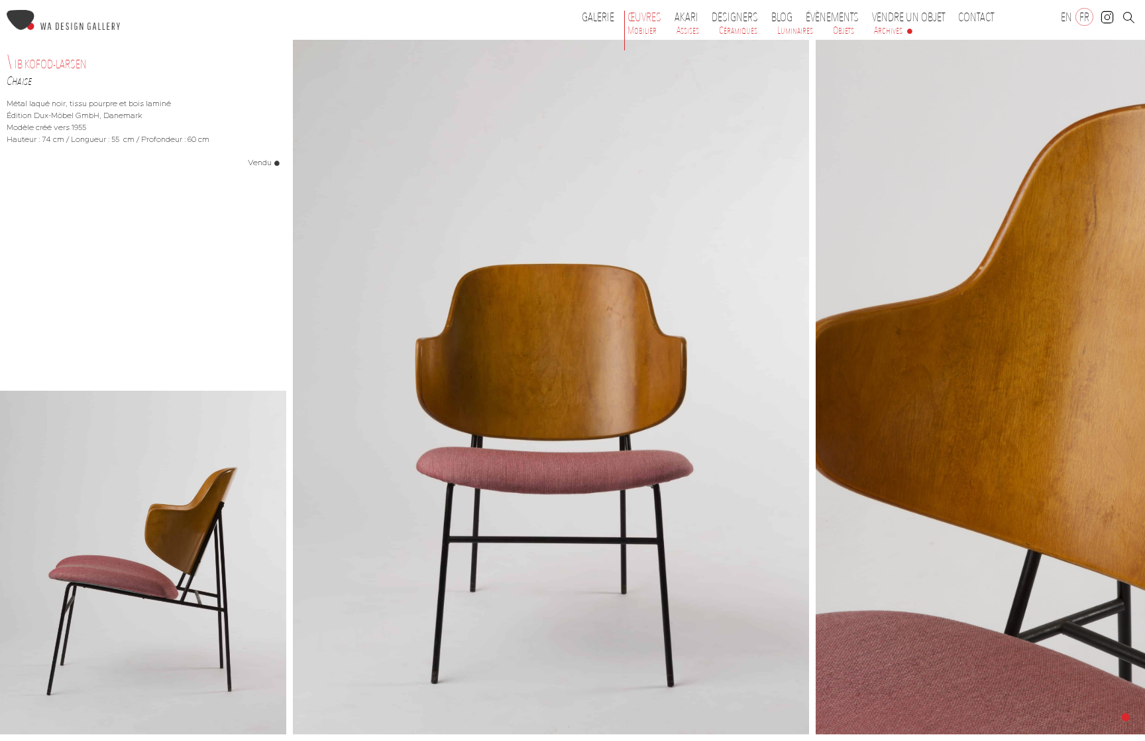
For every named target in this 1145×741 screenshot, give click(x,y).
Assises (688, 30)
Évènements (832, 17)
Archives (888, 30)
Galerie (598, 17)
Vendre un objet (908, 17)
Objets (843, 30)
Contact (976, 17)
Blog (781, 17)
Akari (686, 17)
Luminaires (795, 30)
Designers (735, 17)
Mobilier (642, 30)
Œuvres (644, 17)
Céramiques (738, 30)
